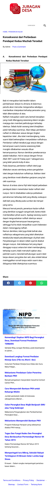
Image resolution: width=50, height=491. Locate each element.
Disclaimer (41, 480)
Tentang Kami (36, 484)
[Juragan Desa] (25, 9)
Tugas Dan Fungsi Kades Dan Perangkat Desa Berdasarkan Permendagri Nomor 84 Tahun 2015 (24, 436)
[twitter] (22, 18)
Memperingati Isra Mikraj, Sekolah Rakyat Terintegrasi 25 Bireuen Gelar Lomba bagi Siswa (24, 455)
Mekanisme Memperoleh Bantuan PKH (23, 420)
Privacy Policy (28, 480)
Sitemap (11, 484)
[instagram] (34, 18)
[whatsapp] (41, 283)
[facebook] (16, 18)
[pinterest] (30, 283)
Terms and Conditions (11, 480)
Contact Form (22, 484)
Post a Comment (19, 47)
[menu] (4, 25)
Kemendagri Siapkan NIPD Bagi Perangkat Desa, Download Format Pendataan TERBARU (24, 340)
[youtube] (28, 18)
